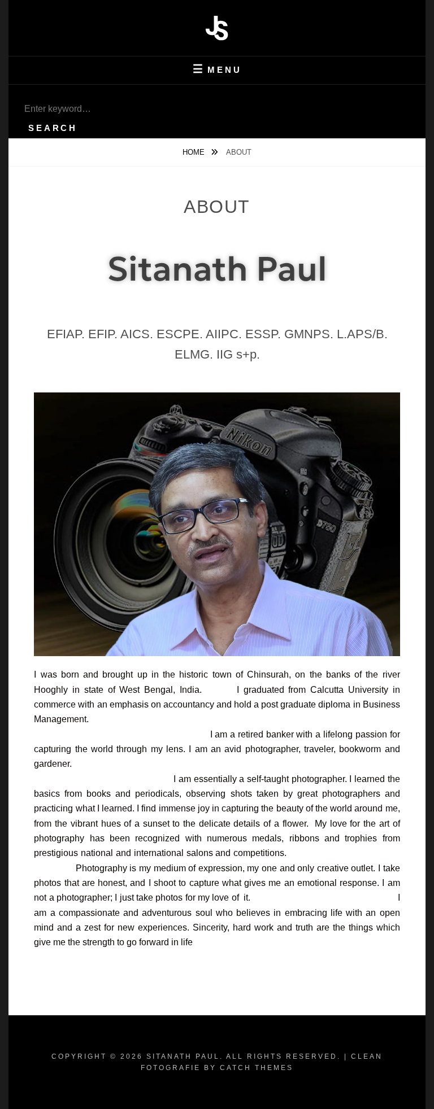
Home (195, 152)
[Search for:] (216, 109)
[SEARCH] (28, 95)
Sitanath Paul (183, 1056)
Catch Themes (256, 1068)
